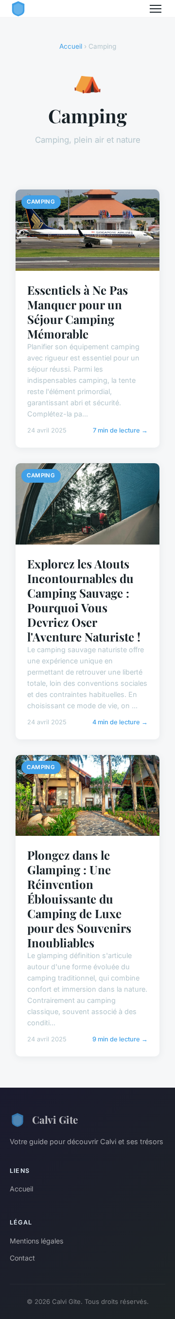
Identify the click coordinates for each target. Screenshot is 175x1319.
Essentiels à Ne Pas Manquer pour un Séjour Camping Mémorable (77, 311)
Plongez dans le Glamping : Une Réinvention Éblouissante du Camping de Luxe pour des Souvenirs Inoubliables (79, 898)
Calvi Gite (55, 1119)
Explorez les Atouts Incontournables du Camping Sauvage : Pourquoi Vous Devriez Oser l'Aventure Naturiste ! (83, 600)
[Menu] (155, 9)
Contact (22, 1258)
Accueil (70, 46)
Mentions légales (36, 1241)
